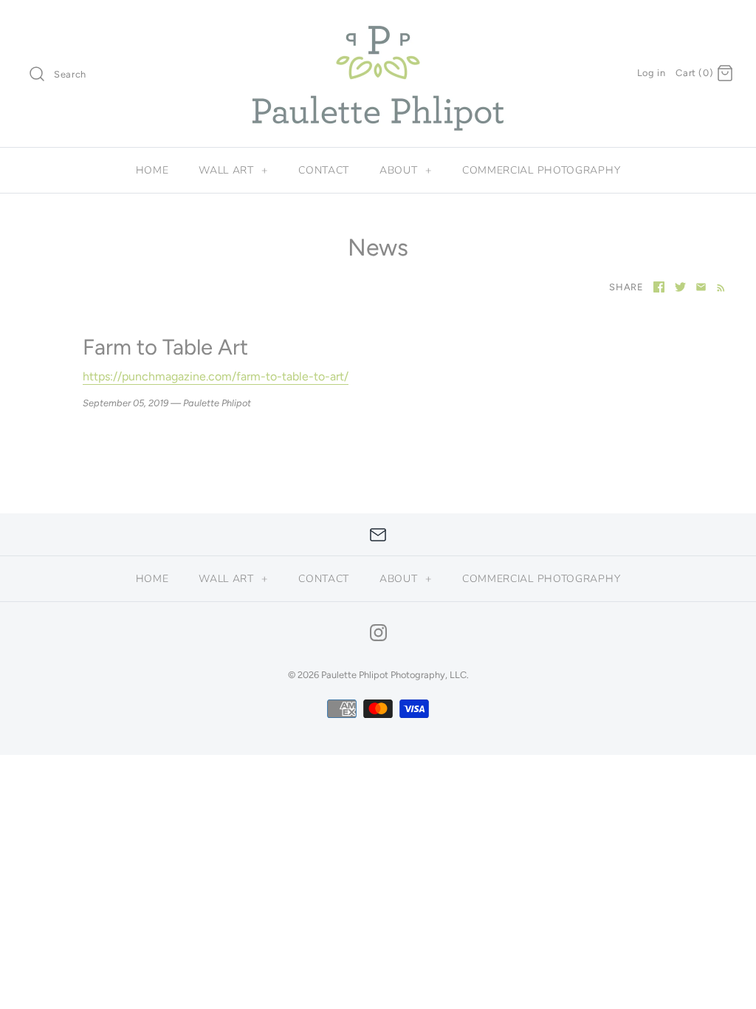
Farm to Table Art (165, 347)
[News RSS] (717, 286)
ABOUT (405, 170)
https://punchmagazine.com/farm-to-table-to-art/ (215, 376)
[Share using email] (701, 287)
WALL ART (233, 170)
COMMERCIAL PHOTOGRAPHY (541, 170)
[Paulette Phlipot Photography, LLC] (378, 24)
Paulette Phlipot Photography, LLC (394, 674)
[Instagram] (378, 632)
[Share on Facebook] (658, 287)
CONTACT (323, 170)
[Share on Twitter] (680, 287)
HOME (152, 170)
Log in (651, 72)
